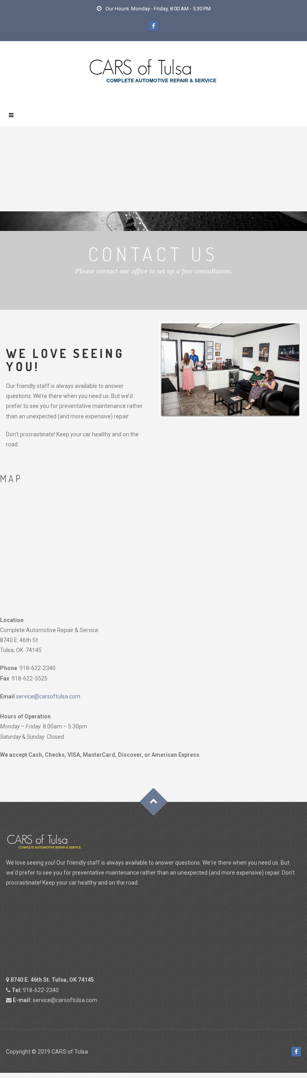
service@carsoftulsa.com (48, 696)
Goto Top (154, 802)
